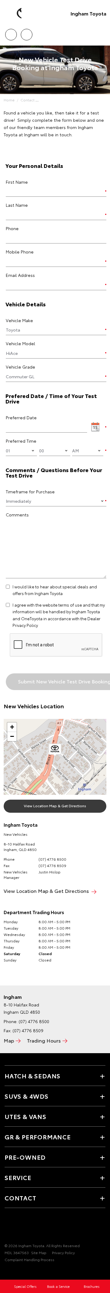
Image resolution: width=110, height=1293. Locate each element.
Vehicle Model (20, 343)
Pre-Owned (25, 1157)
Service (18, 1177)
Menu (102, 32)
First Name (17, 182)
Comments (17, 515)
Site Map (38, 1252)
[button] (55, 750)
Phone (12, 228)
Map (9, 1040)
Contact (27, 99)
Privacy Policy (63, 1252)
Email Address (20, 275)
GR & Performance (38, 1136)
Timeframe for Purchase (30, 491)
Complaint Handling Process (29, 1259)
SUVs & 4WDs (27, 1096)
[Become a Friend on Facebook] (8, 1226)
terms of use (70, 604)
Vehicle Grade (20, 367)
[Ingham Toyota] (13, 13)
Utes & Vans (25, 1116)
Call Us (11, 32)
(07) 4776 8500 (52, 859)
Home (9, 99)
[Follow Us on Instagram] (29, 1226)
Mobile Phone (20, 252)
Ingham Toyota (88, 13)
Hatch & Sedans (33, 1075)
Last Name (17, 205)
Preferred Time (21, 441)
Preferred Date (21, 417)
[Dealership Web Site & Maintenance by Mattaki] (16, 1272)
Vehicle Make (19, 320)
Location (26, 32)
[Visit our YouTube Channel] (18, 1226)
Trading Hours (44, 1040)
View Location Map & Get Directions (55, 805)
